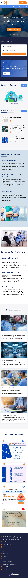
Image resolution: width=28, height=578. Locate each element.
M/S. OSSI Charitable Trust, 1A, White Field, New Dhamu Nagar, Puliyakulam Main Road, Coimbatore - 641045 (14, 538)
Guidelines (5, 556)
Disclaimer (5, 569)
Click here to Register (14, 29)
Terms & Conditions (7, 561)
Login (22, 2)
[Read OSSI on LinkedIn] (14, 495)
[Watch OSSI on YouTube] (14, 518)
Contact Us (5, 559)
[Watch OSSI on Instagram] (14, 472)
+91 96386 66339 (7, 544)
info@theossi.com (7, 541)
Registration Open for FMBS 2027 (12, 6)
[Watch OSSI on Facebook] (14, 450)
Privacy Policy (6, 566)
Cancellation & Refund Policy (9, 564)
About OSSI (5, 553)
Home (4, 551)
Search (14, 54)
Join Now (6, 73)
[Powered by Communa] (14, 574)
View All (24, 85)
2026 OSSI (5, 547)
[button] (1, 2)
